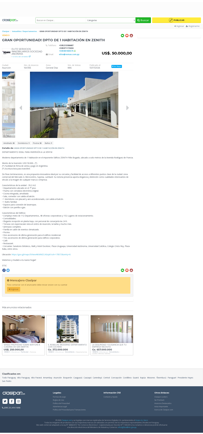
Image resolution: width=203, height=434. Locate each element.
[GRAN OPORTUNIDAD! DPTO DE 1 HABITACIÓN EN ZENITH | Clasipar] (8, 73)
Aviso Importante (161, 406)
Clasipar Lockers (160, 397)
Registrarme (194, 26)
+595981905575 (66, 51)
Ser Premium (159, 400)
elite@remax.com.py (69, 54)
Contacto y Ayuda (110, 397)
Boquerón (67, 377)
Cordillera (127, 377)
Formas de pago (59, 397)
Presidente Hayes (185, 377)
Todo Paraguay (9, 377)
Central (106, 377)
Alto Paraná (36, 377)
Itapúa (143, 377)
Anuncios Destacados (162, 403)
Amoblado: (9, 143)
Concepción (116, 377)
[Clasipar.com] (10, 20)
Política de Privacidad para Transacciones (69, 410)
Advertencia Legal (60, 406)
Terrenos (33, 352)
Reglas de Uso (58, 400)
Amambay (47, 377)
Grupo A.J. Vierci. (141, 420)
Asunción (58, 377)
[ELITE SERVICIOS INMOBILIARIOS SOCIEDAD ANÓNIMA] (6, 52)
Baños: (48, 143)
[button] (176, 20)
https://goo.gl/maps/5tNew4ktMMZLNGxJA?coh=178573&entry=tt (41, 254)
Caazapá (87, 377)
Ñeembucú (161, 377)
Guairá (136, 377)
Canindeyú (97, 377)
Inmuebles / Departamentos (24, 31)
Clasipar (5, 31)
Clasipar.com (67, 420)
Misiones (151, 377)
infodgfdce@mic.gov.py (127, 427)
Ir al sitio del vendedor (20, 56)
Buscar (144, 20)
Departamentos (81, 352)
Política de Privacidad (61, 403)
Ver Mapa (117, 66)
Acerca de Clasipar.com (163, 410)
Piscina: (37, 143)
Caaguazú (77, 377)
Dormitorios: (24, 143)
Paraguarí (172, 377)
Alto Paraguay (23, 377)
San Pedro (6, 381)
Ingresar (180, 26)
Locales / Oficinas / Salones (101, 353)
